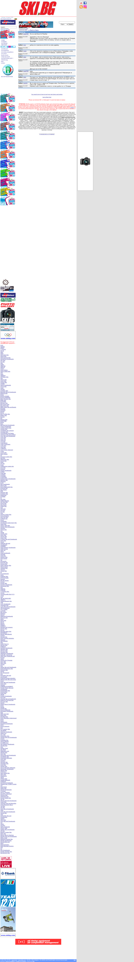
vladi (27, 28)
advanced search (5, 28)
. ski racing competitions (7, 52)
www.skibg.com (22, 960)
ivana (24, 51)
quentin (25, 83)
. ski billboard (4, 49)
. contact (2, 63)
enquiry (72, 107)
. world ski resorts (5, 56)
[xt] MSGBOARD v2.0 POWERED (46, 134)
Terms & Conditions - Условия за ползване (15, 961)
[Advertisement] (85, 41)
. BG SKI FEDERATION (7, 76)
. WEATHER (4, 45)
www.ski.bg (14, 960)
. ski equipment (5, 50)
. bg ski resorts (4, 55)
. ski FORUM (4, 43)
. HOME (3, 40)
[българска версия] (6, 19)
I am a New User (46, 97)
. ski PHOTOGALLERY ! (7, 58)
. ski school (4, 53)
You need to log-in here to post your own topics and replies (46, 94)
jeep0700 (25, 34)
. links (2, 61)
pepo (24, 57)
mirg (24, 45)
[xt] (33, 961)
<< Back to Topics (33, 30)
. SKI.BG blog (4, 60)
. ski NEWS (4, 41)
